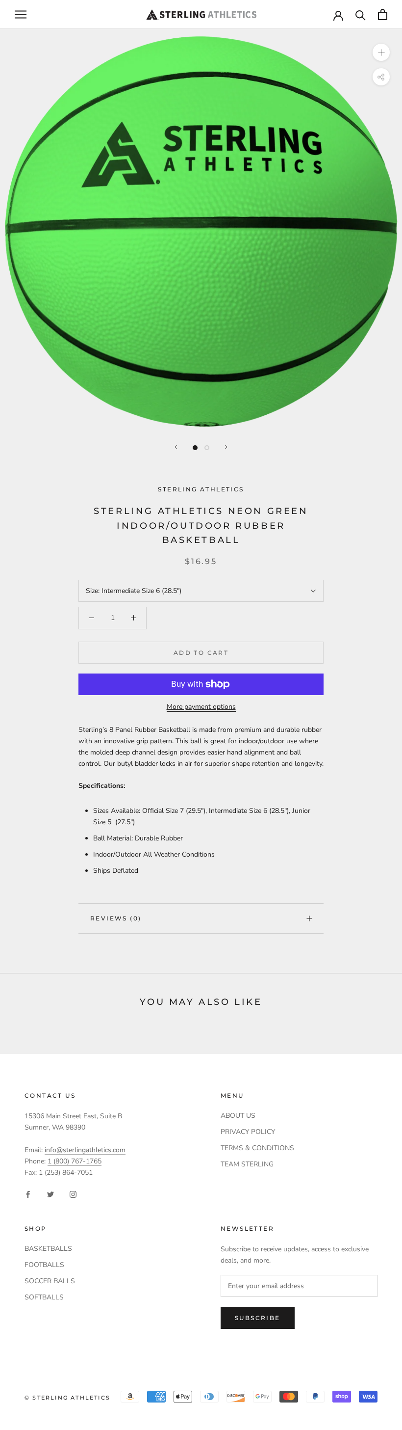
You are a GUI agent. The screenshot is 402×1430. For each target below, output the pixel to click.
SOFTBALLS (44, 1297)
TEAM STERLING (247, 1164)
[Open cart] (382, 14)
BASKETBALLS (48, 1248)
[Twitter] (50, 1193)
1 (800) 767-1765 (74, 1161)
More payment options (201, 706)
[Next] (226, 447)
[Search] (360, 14)
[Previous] (176, 447)
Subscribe (257, 1318)
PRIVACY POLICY (248, 1131)
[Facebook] (28, 1193)
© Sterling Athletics (67, 1397)
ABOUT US (238, 1115)
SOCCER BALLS (50, 1281)
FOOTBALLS (44, 1264)
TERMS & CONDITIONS (257, 1148)
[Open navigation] (20, 14)
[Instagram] (73, 1193)
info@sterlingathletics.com (85, 1150)
